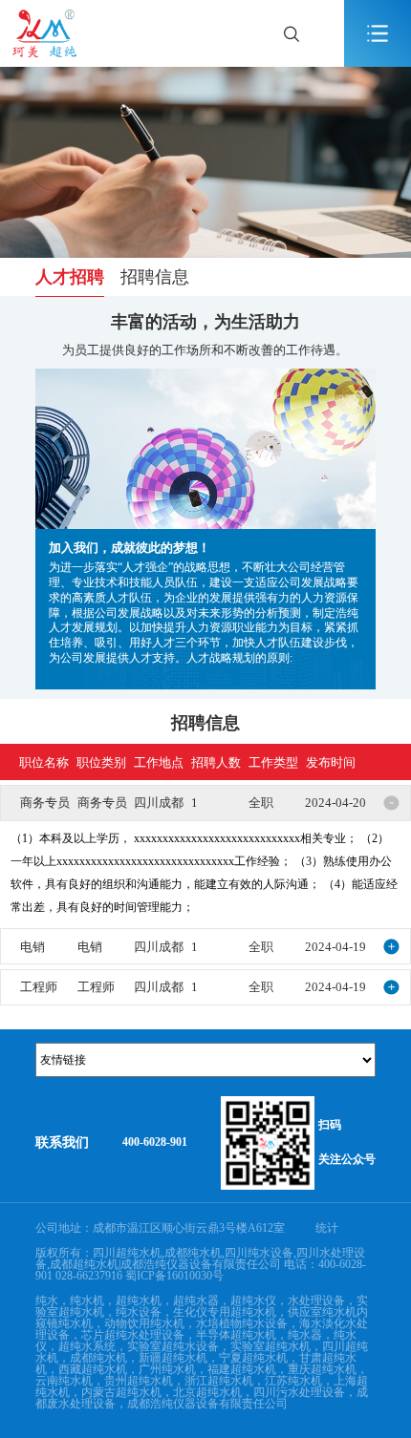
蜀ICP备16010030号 (174, 1275)
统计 (326, 1228)
